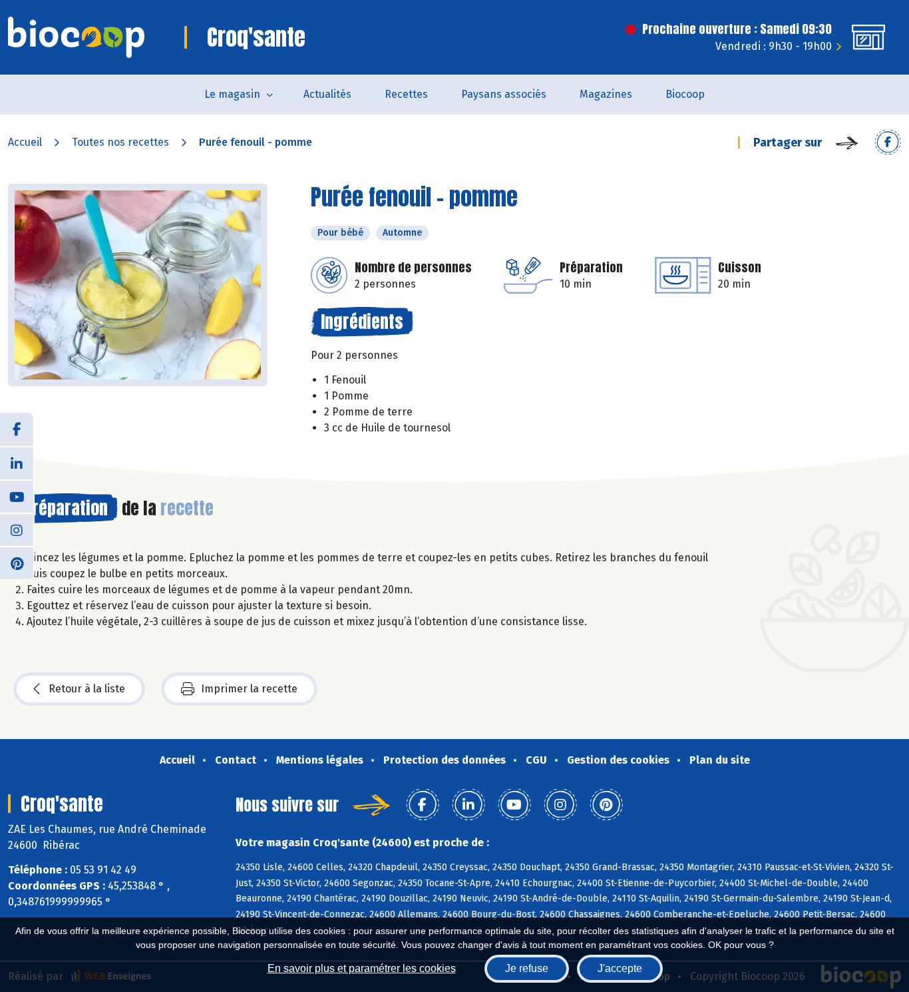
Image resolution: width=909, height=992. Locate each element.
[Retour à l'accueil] (76, 37)
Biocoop (685, 94)
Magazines (606, 94)
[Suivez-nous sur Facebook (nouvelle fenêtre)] (16, 429)
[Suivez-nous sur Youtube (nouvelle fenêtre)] (16, 496)
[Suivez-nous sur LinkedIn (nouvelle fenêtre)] (16, 462)
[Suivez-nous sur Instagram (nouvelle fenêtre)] (16, 529)
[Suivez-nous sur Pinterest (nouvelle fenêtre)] (16, 562)
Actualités (327, 94)
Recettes (406, 94)
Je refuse (526, 968)
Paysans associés (503, 94)
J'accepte (620, 968)
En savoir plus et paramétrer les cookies (362, 968)
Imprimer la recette (249, 688)
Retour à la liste (87, 688)
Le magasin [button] (232, 94)
